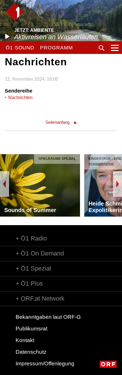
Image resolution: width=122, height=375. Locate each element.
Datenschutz (31, 352)
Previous (4, 184)
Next (117, 184)
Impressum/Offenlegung (45, 363)
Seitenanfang (57, 122)
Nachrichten (20, 97)
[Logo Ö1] (15, 12)
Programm (56, 48)
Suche (101, 48)
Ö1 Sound (20, 48)
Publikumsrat (31, 329)
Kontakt (25, 340)
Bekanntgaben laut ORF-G (48, 317)
